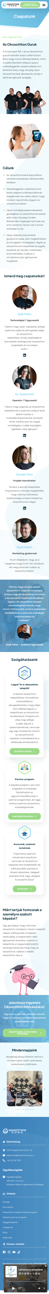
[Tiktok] (18, 1252)
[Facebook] (4, 1252)
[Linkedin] (24, 355)
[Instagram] (9, 1252)
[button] (44, 5)
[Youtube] (14, 1252)
